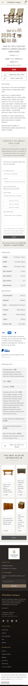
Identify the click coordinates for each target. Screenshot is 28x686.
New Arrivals (5, 630)
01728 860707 (5, 568)
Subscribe (14, 586)
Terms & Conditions (6, 667)
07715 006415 (13, 568)
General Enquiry (14, 201)
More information (16, 679)
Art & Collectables (6, 636)
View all (14, 537)
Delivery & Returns (6, 654)
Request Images (14, 207)
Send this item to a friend (17, 446)
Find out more (6, 357)
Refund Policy (5, 663)
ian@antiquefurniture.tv (7, 565)
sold (17, 55)
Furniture (4, 633)
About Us (4, 651)
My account (4, 660)
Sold (3, 639)
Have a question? (17, 78)
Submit (14, 237)
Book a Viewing (14, 204)
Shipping (4, 642)
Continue (5, 682)
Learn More (4, 608)
